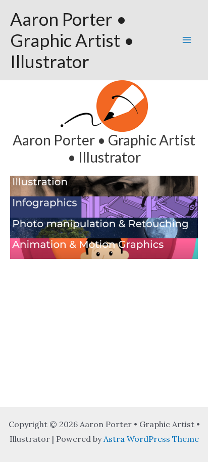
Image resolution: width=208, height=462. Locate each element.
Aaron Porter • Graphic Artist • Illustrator (72, 40)
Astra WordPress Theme (151, 439)
